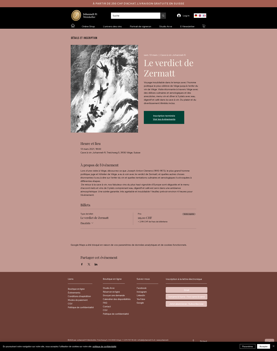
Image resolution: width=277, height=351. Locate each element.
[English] (200, 15)
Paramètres (247, 346)
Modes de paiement (78, 300)
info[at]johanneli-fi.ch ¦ (147, 340)
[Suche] (163, 16)
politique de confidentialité (104, 346)
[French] (204, 15)
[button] (204, 26)
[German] (196, 15)
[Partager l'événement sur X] (89, 264)
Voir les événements (164, 119)
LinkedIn (141, 295)
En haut (203, 341)
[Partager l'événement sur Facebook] (82, 264)
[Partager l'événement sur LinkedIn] (96, 264)
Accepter (264, 346)
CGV (70, 303)
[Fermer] (273, 346)
